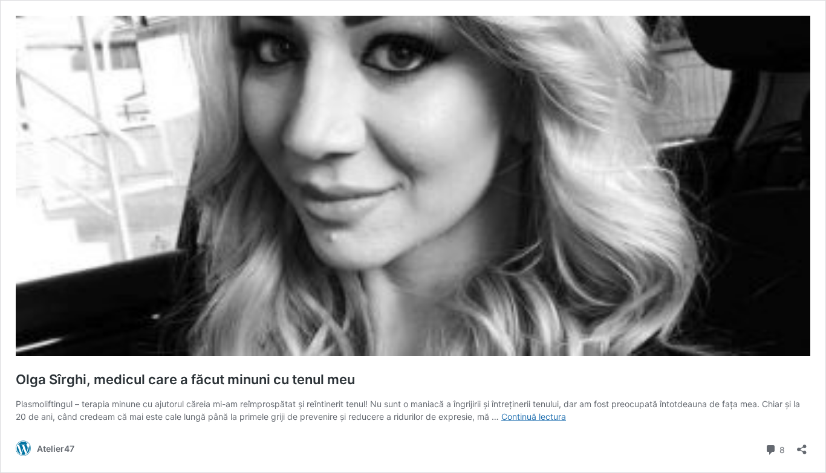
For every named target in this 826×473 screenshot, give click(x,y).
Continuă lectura (533, 416)
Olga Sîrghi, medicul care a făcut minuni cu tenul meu (185, 379)
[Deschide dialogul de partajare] (801, 445)
